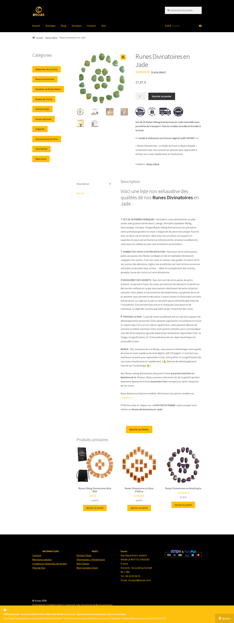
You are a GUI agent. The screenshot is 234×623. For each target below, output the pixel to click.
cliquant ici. (127, 397)
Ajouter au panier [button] (94, 507)
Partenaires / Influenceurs (91, 559)
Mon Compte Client (87, 567)
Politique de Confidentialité (47, 604)
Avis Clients (83, 563)
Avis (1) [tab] (80, 193)
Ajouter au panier (161, 96)
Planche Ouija (42, 109)
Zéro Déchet (41, 148)
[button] (123, 57)
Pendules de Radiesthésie (48, 89)
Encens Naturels (43, 119)
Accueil (36, 25)
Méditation (40, 159)
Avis (104, 25)
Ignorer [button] (226, 618)
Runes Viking (51, 37)
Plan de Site (38, 567)
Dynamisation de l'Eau (46, 139)
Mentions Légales (42, 559)
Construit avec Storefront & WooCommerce (88, 604)
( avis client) (158, 72)
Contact (91, 25)
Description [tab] (83, 183)
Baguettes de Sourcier (46, 69)
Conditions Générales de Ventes (49, 563)
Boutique (50, 25)
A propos (77, 25)
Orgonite (39, 129)
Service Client (84, 555)
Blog (63, 25)
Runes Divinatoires (44, 79)
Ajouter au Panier (139, 429)
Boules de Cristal (43, 99)
